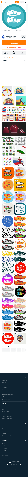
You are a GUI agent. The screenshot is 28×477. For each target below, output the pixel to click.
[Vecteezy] (2, 2)
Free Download (14, 42)
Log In (22, 2)
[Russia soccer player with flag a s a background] (9, 211)
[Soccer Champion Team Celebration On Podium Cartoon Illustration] (8, 101)
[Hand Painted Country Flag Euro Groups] (8, 139)
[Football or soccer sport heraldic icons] (7, 180)
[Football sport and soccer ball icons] (8, 170)
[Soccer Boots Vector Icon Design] (8, 222)
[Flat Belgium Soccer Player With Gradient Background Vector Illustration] (7, 122)
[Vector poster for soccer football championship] (15, 120)
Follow (23, 37)
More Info (5, 60)
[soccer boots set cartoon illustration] (17, 200)
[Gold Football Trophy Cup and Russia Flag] (7, 91)
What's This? (11, 57)
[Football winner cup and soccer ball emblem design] (8, 190)
